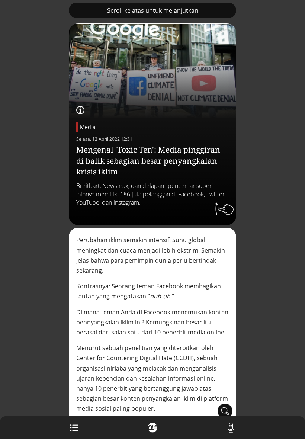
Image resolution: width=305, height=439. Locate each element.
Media (88, 127)
